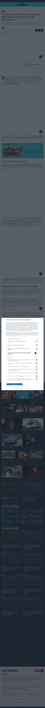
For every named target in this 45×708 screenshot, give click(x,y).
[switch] (36, 341)
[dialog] (22, 354)
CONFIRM (15, 384)
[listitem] (22, 338)
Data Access (22, 388)
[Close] (41, 320)
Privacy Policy (28, 388)
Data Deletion (16, 388)
